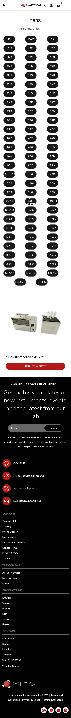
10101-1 (52, 201)
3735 (9, 120)
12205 (31, 228)
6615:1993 (9, 174)
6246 (31, 156)
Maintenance (9, 537)
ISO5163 (30, 273)
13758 (31, 246)
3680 (9, 111)
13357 (31, 237)
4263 (31, 138)
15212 (52, 246)
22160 (52, 264)
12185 (9, 228)
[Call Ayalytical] (4, 5)
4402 (52, 138)
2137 (52, 57)
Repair (5, 644)
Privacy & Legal (31, 700)
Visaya (6, 603)
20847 (9, 264)
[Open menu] (65, 5)
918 (53, 39)
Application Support (24, 488)
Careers (6, 583)
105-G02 (31, 39)
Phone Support (10, 532)
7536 (9, 183)
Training (6, 526)
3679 (52, 102)
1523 (31, 48)
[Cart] (58, 5)
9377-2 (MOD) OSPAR (31, 201)
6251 (9, 165)
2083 (31, 57)
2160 (9, 66)
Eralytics (6, 598)
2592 (52, 66)
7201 (52, 174)
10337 (52, 210)
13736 (52, 237)
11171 (31, 219)
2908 (31, 75)
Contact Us (8, 639)
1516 (9, 48)
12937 (52, 228)
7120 (31, 174)
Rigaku (6, 624)
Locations (7, 649)
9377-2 (9, 201)
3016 (9, 93)
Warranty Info (9, 521)
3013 (9, 84)
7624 (31, 183)
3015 (52, 84)
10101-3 (9, 210)
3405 (9, 102)
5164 (52, 147)
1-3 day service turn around (28, 476)
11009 (9, 219)
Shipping (7, 655)
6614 (52, 165)
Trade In (6, 558)
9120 (31, 192)
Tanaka (6, 619)
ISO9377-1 (20, 282)
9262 (52, 192)
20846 (52, 255)
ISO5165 (52, 273)
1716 (52, 48)
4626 (31, 147)
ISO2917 (9, 273)
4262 (9, 138)
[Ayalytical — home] (31, 5)
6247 (52, 156)
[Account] (51, 5)
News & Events (10, 578)
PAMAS (6, 608)
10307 (31, 210)
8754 (52, 183)
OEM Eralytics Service (13, 542)
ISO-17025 (19, 463)
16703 (31, 255)
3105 (52, 93)
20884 (31, 264)
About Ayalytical (11, 573)
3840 (31, 120)
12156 (52, 219)
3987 (9, 129)
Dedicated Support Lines (27, 501)
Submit (54, 428)
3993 (31, 129)
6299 (31, 165)
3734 (52, 111)
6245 (9, 156)
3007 (52, 75)
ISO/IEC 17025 (10, 553)
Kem (4, 614)
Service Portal (9, 548)
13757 (9, 246)
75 (9, 39)
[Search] (44, 5)
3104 (31, 93)
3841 (52, 120)
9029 (9, 192)
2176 (31, 66)
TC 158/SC (41, 282)
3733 (31, 111)
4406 (9, 147)
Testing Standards (52, 700)
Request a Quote (35, 366)
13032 (9, 237)
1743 (9, 57)
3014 (31, 84)
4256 (52, 129)
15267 (9, 255)
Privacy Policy (47, 447)
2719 (9, 75)
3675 (31, 102)
